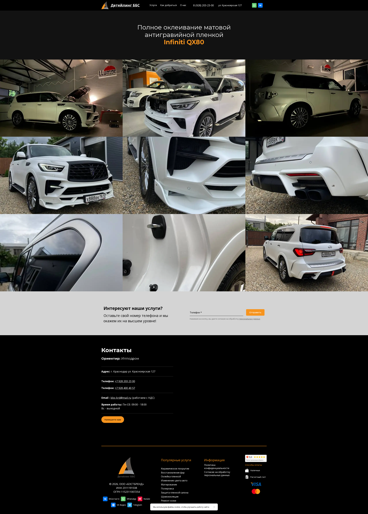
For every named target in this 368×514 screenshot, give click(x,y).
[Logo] (105, 5)
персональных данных (249, 319)
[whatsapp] (254, 5)
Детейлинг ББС (125, 5)
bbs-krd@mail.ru (121, 397)
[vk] (260, 5)
